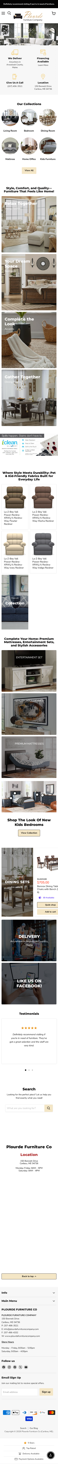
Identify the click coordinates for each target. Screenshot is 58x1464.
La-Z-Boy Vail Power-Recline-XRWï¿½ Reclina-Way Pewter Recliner (13, 518)
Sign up (46, 1392)
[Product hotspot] (15, 793)
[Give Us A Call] (15, 82)
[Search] (48, 1108)
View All (29, 170)
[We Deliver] (15, 59)
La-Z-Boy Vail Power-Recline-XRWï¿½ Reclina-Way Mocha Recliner (43, 516)
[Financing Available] (43, 59)
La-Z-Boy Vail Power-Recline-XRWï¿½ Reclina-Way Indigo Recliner (42, 563)
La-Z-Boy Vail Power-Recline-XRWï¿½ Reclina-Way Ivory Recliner (14, 563)
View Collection (29, 832)
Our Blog (34, 1428)
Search (23, 1428)
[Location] (43, 82)
